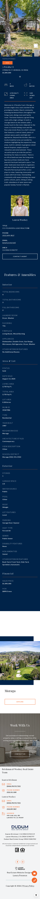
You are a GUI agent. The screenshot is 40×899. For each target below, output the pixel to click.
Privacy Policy (28, 886)
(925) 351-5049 (11, 792)
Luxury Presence (20, 875)
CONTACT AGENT (20, 256)
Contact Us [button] (20, 754)
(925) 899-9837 (8, 235)
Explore (20, 702)
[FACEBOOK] (17, 862)
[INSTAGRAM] (23, 862)
